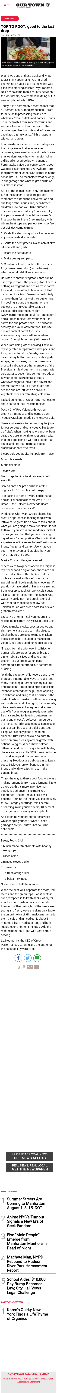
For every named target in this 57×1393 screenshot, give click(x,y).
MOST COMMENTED (12, 1302)
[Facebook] (18, 958)
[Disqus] (28, 1016)
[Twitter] (28, 958)
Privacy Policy (46, 1378)
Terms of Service (30, 1378)
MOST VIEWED (8, 1191)
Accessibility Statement (28, 1381)
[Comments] (37, 958)
